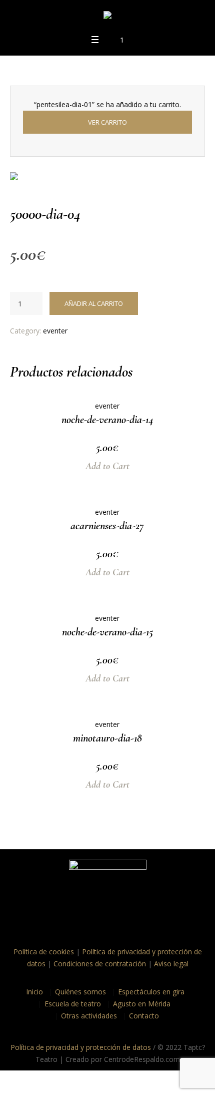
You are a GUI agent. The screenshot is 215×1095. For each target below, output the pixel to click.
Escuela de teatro (72, 1003)
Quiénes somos (80, 991)
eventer (55, 330)
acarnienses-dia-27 (107, 525)
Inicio (34, 991)
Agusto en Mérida (141, 1003)
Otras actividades (89, 1015)
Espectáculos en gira (151, 991)
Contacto (144, 1015)
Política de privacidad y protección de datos (80, 1047)
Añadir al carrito (93, 303)
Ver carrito (107, 122)
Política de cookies (44, 951)
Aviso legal (171, 963)
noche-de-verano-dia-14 (108, 419)
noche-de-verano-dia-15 (107, 631)
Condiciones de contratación (100, 963)
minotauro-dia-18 (107, 738)
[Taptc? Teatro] (108, 17)
